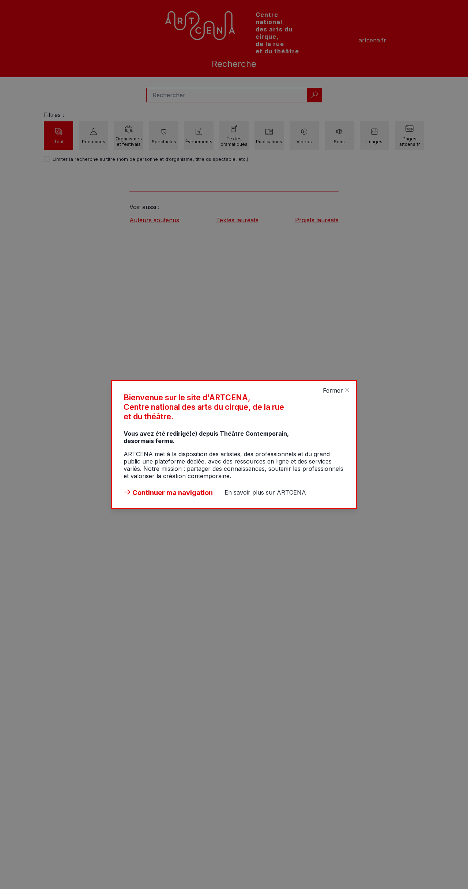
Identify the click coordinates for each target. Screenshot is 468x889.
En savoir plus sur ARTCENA (265, 492)
